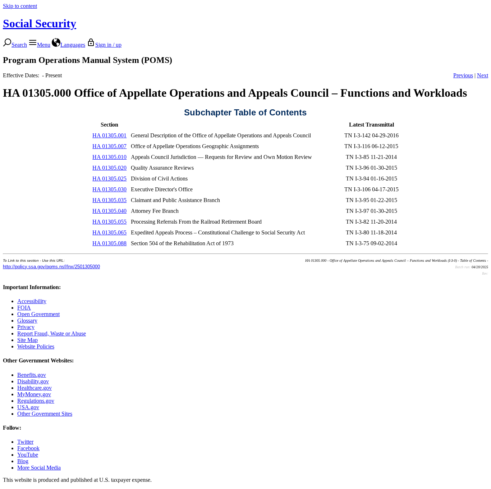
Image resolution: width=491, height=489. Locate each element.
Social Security (39, 23)
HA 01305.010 (109, 157)
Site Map (27, 340)
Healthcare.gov (34, 388)
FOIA (24, 308)
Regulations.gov (35, 401)
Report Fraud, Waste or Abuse (51, 333)
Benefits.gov (31, 375)
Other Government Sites (44, 414)
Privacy (26, 327)
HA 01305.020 (109, 168)
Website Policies (35, 346)
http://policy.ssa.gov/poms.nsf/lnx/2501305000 (51, 266)
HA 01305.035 (109, 200)
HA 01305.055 (109, 222)
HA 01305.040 (109, 211)
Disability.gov (33, 381)
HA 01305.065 (109, 232)
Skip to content (20, 6)
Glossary (27, 320)
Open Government (38, 314)
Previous (463, 75)
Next (482, 75)
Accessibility (31, 301)
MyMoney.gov (34, 394)
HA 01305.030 (109, 189)
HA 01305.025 (109, 178)
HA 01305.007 (109, 146)
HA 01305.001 (109, 135)
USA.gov (28, 407)
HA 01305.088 (109, 243)
